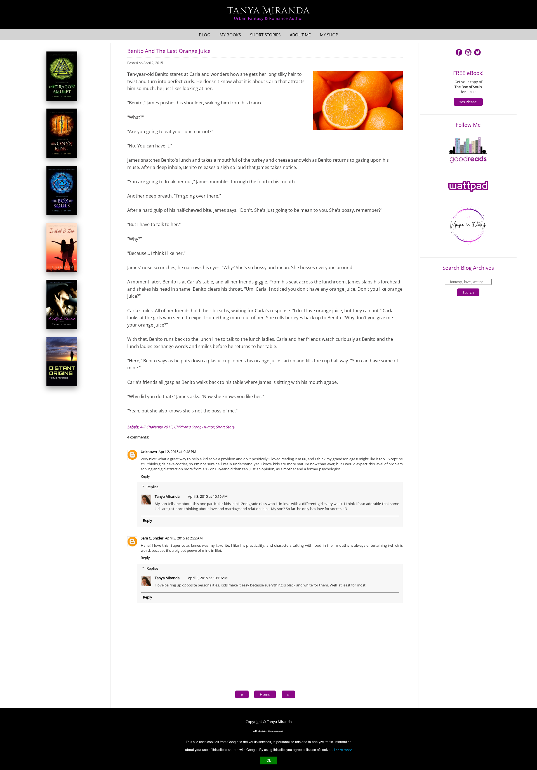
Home (265, 694)
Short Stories (265, 34)
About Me (300, 34)
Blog (204, 34)
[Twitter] (477, 55)
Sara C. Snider (152, 538)
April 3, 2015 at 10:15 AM (208, 496)
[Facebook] (459, 55)
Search (468, 292)
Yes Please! (468, 101)
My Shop (329, 34)
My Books (230, 34)
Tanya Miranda (167, 496)
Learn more (343, 749)
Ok (269, 760)
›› (288, 694)
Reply (145, 476)
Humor (208, 426)
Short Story (225, 426)
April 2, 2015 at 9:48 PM (177, 451)
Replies (152, 486)
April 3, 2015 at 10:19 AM (208, 577)
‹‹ (242, 694)
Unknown (149, 451)
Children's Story (187, 426)
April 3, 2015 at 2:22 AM (184, 538)
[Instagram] (468, 55)
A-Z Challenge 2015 (156, 426)
